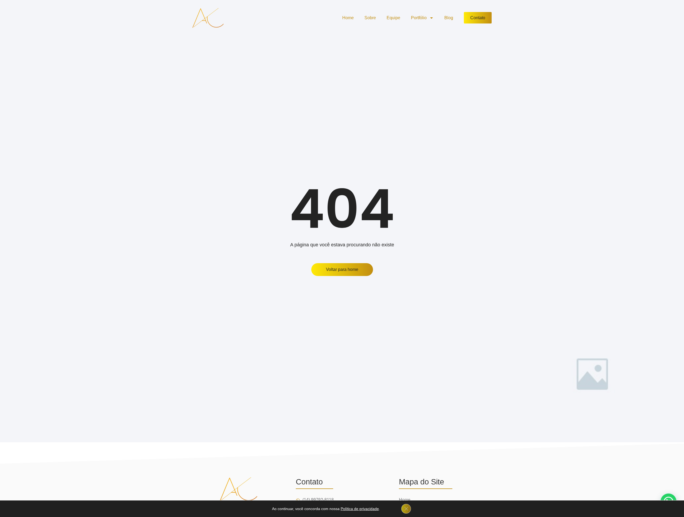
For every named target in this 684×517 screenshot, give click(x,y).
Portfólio (419, 17)
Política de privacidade (360, 509)
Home (348, 17)
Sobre (370, 17)
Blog (448, 17)
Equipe (393, 17)
